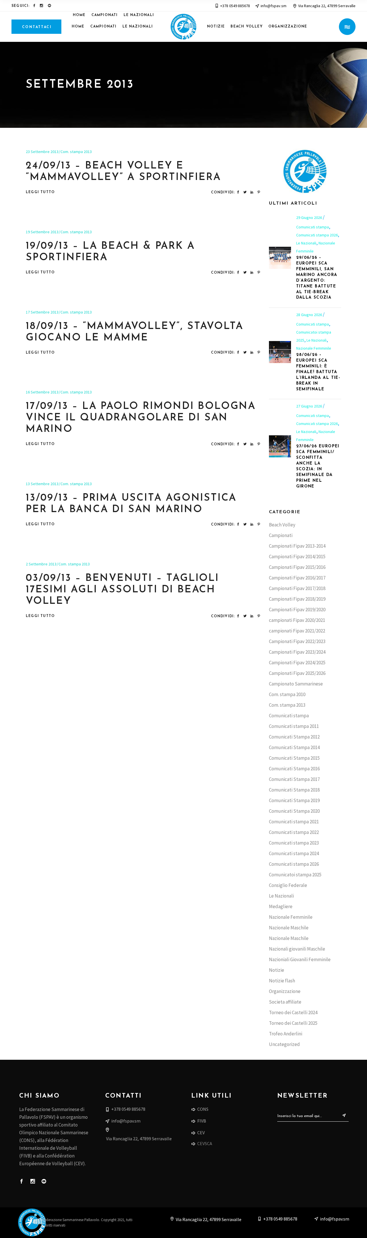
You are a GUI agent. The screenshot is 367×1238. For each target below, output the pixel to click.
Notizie (276, 970)
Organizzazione (284, 991)
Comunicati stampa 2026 (317, 235)
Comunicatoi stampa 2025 (295, 874)
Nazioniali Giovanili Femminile (300, 959)
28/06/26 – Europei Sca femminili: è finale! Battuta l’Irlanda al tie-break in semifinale (318, 372)
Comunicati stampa (312, 227)
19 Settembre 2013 (42, 231)
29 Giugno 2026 (309, 217)
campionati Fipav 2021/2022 (297, 631)
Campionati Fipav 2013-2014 (297, 546)
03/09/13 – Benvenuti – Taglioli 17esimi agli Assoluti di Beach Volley (122, 589)
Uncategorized (284, 1044)
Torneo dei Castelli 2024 (293, 1012)
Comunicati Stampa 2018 (294, 790)
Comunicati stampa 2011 (294, 726)
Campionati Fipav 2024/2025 (297, 662)
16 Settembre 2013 (42, 392)
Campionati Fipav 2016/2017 (297, 578)
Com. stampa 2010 (287, 694)
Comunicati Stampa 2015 (294, 758)
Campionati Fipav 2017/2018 (297, 588)
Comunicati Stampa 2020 (294, 811)
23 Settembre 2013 (42, 151)
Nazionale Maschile (289, 927)
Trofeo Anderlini (285, 1034)
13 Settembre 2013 (42, 483)
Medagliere (280, 906)
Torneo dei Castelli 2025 (293, 1023)
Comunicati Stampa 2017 (294, 779)
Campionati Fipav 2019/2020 (297, 609)
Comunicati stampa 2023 (294, 843)
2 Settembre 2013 (41, 564)
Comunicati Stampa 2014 (294, 747)
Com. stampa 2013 (76, 151)
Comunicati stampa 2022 (294, 832)
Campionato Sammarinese (296, 684)
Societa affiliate (285, 1002)
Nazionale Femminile (313, 348)
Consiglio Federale (288, 885)
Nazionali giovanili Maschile (297, 949)
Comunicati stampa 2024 (294, 853)
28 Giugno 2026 (309, 314)
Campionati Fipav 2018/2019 (297, 599)
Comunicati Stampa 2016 (294, 768)
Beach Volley (282, 525)
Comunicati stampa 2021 (294, 821)
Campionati (280, 535)
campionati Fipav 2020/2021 (297, 620)
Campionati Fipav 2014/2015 (297, 556)
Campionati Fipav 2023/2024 (297, 652)
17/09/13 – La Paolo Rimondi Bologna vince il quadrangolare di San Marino (141, 417)
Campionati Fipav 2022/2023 (297, 641)
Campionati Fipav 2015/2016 (297, 567)
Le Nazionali (306, 243)
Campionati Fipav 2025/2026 (297, 673)
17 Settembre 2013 (42, 312)
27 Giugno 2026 (309, 406)
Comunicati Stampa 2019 (294, 800)
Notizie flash (282, 981)
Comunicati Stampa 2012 (294, 737)
